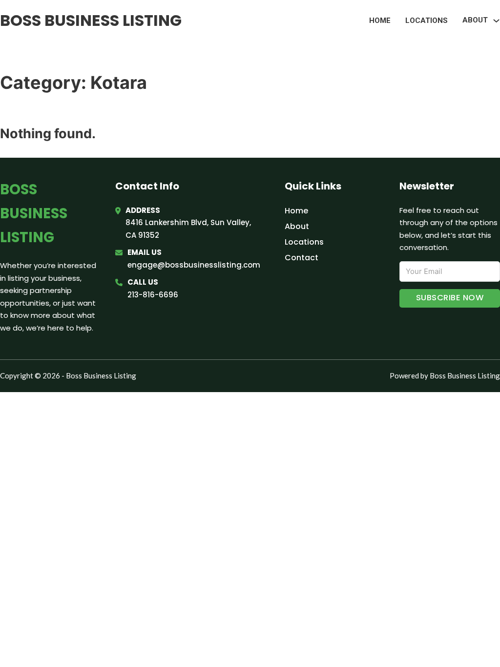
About (297, 226)
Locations (426, 20)
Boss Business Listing (91, 20)
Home (380, 20)
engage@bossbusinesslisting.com (193, 265)
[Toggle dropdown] (496, 20)
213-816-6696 (152, 295)
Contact (301, 257)
